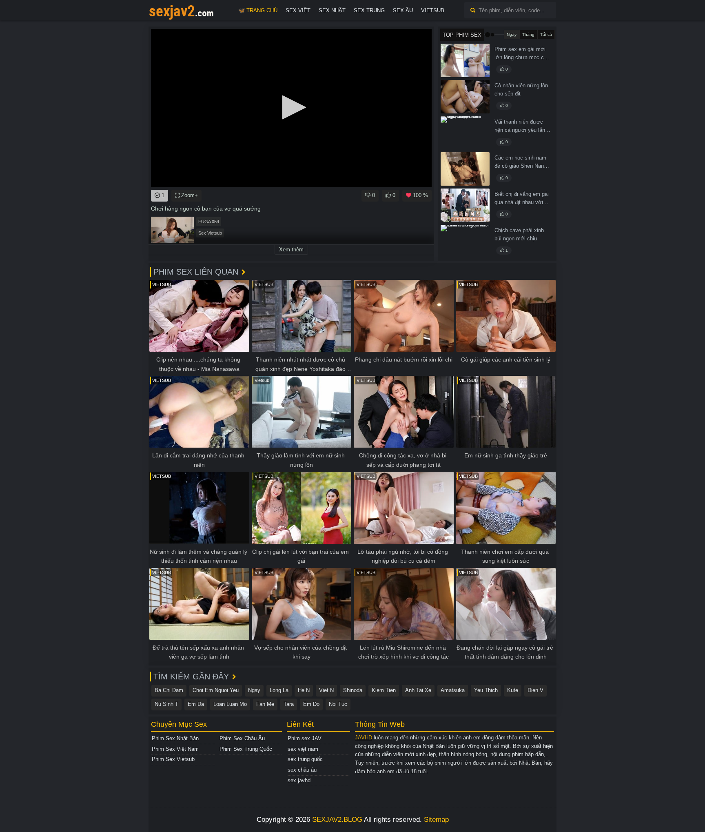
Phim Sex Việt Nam (175, 749)
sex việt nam (303, 749)
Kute (512, 690)
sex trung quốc (305, 759)
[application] (291, 108)
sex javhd (299, 780)
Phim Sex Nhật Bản (175, 738)
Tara (289, 704)
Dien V (535, 690)
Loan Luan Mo (230, 704)
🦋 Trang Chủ (257, 10)
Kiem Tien (384, 690)
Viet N (326, 690)
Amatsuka (453, 690)
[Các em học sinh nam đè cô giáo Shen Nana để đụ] (465, 169)
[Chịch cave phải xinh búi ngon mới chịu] (465, 241)
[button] (291, 107)
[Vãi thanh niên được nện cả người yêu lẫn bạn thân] (465, 133)
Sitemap (436, 819)
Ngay (254, 690)
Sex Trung (369, 10)
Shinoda (352, 690)
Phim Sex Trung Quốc (245, 749)
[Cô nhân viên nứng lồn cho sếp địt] (465, 96)
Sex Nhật (332, 10)
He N (304, 690)
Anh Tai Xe (418, 690)
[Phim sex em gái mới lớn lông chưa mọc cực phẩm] (465, 60)
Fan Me (265, 704)
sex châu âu (302, 770)
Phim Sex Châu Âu (242, 738)
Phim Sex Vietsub (173, 759)
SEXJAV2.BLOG (337, 819)
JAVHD (363, 737)
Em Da (196, 704)
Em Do (311, 704)
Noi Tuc (338, 704)
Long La (279, 690)
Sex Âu (403, 10)
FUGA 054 (208, 221)
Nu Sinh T (166, 704)
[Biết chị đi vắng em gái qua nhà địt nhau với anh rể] (465, 205)
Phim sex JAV (304, 738)
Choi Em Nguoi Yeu (216, 690)
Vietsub (432, 10)
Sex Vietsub (210, 233)
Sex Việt (298, 10)
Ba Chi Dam (169, 690)
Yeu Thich (486, 690)
